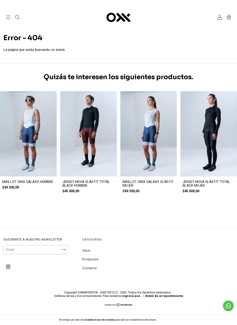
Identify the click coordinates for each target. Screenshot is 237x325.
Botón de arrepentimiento (164, 296)
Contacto (89, 268)
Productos (90, 259)
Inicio (86, 250)
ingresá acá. (131, 296)
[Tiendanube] (118, 305)
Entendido (169, 320)
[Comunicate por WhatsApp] (228, 306)
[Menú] (8, 18)
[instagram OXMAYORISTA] (8, 267)
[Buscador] (17, 18)
